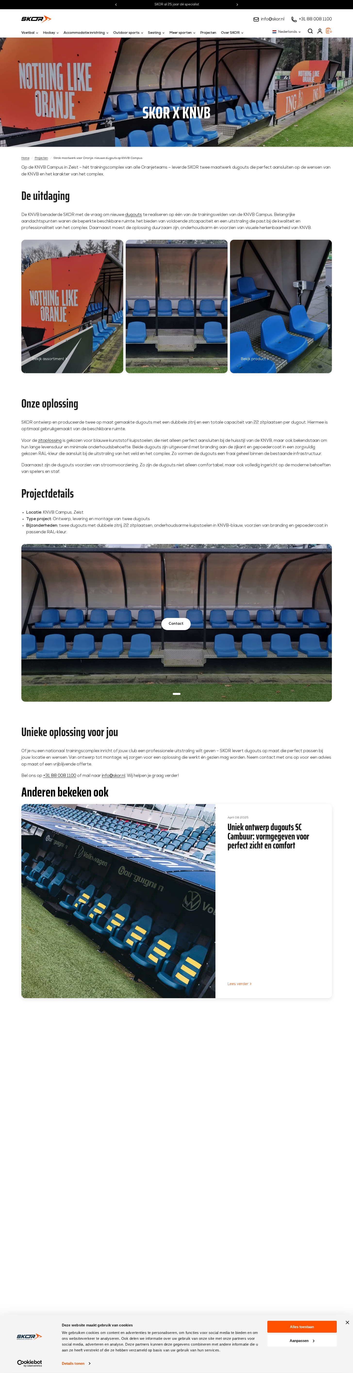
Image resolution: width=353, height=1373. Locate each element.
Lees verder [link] (238, 984)
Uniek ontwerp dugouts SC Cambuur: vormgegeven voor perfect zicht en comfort (268, 836)
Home (25, 158)
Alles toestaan (302, 1327)
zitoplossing (50, 441)
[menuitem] (31, 33)
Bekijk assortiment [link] (48, 359)
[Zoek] (310, 31)
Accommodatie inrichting (84, 33)
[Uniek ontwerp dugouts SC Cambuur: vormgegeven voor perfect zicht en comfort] (118, 901)
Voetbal (27, 33)
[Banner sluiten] (347, 1322)
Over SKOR (230, 33)
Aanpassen (299, 1340)
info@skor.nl (272, 19)
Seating (154, 33)
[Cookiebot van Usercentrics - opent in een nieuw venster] (29, 1363)
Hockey (49, 33)
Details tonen (73, 1363)
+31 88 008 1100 (315, 19)
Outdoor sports (126, 33)
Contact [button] (176, 624)
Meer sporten (180, 33)
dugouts (133, 215)
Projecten (208, 33)
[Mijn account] (320, 31)
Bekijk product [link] (253, 359)
